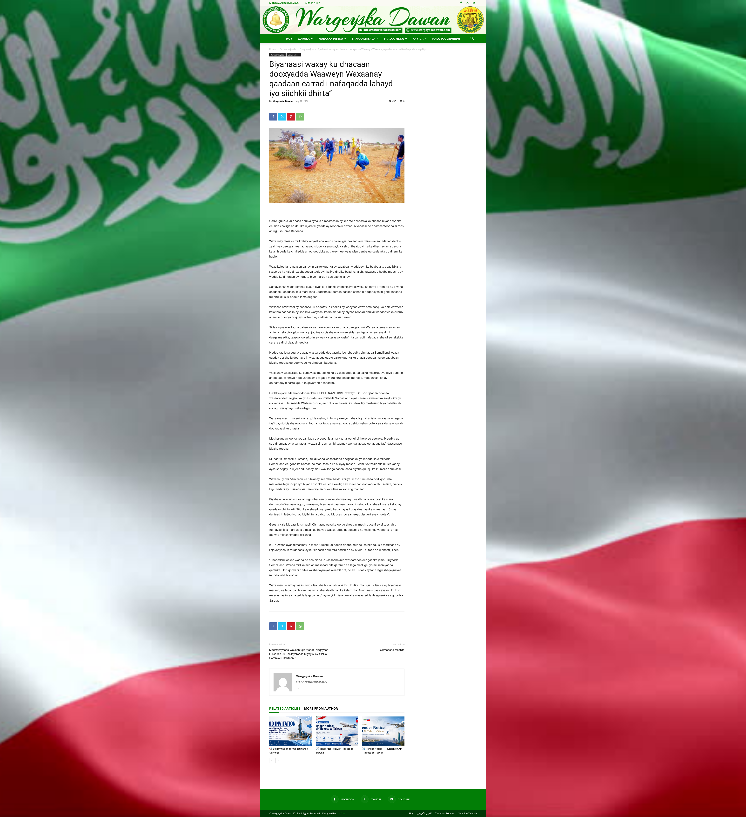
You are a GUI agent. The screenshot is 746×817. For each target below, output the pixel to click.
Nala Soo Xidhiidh (446, 38)
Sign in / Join (312, 2)
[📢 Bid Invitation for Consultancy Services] (290, 731)
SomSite (340, 813)
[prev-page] (271, 760)
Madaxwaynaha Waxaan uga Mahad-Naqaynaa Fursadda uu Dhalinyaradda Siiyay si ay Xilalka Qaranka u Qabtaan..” (298, 654)
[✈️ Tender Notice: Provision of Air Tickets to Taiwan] (383, 731)
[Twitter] (467, 2)
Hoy (289, 38)
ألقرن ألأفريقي (424, 813)
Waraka (304, 38)
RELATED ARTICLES (284, 708)
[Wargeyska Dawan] (373, 20)
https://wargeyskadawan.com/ (311, 681)
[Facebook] (461, 2)
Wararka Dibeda (330, 38)
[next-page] (277, 760)
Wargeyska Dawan (283, 101)
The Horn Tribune (444, 813)
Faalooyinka (394, 38)
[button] (472, 39)
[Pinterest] (291, 117)
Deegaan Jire (307, 49)
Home (272, 49)
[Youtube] (474, 2)
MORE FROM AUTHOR (321, 708)
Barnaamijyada (363, 38)
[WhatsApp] (300, 117)
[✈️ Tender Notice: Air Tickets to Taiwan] (337, 731)
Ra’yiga (418, 38)
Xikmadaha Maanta (392, 650)
